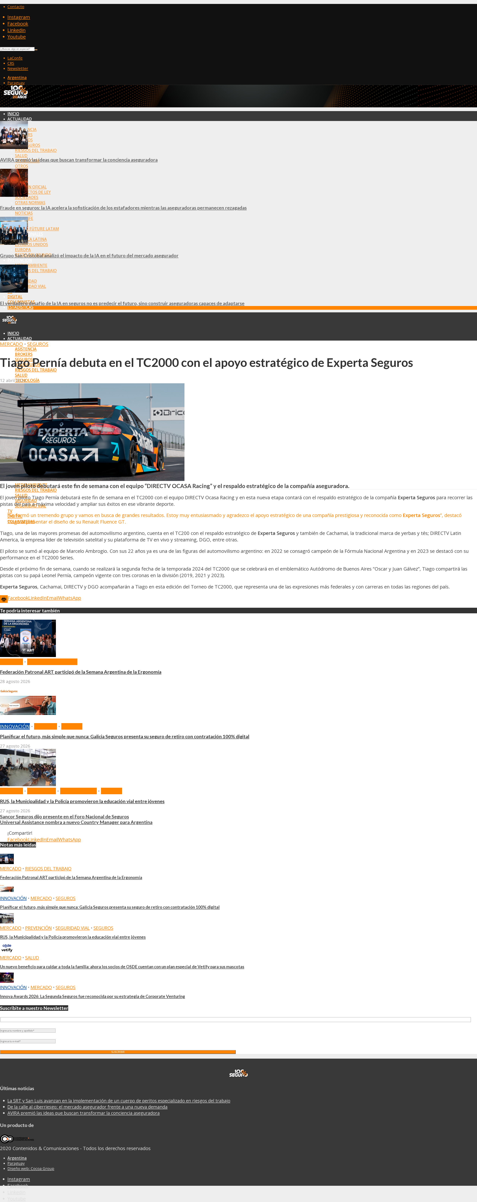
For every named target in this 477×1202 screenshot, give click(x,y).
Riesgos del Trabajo (36, 150)
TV (9, 511)
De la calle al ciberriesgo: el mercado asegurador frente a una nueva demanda (87, 1107)
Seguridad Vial (30, 286)
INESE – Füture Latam (37, 228)
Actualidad (19, 119)
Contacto (15, 6)
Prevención (19, 260)
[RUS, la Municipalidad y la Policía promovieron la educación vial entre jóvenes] (28, 784)
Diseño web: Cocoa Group (30, 1168)
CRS (10, 63)
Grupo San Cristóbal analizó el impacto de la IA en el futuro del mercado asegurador (89, 255)
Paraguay (16, 82)
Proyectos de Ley (33, 192)
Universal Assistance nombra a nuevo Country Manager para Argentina (76, 822)
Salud (21, 155)
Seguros (37, 344)
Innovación (15, 726)
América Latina (31, 239)
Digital (14, 296)
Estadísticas (20, 307)
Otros (21, 166)
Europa (23, 249)
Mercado (11, 344)
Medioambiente (31, 265)
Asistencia (26, 349)
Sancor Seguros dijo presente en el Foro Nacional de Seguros (64, 816)
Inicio (13, 113)
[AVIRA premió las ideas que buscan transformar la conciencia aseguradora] (14, 147)
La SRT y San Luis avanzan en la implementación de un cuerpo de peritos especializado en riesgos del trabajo (118, 1100)
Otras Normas (30, 202)
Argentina (17, 77)
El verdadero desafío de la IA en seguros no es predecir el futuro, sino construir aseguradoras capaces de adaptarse (122, 303)
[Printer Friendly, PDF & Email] (4, 598)
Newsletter (17, 68)
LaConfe (15, 57)
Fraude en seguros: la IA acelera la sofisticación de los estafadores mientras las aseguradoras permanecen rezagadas (123, 207)
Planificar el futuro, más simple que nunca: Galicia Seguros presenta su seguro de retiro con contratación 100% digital (124, 736)
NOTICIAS (24, 213)
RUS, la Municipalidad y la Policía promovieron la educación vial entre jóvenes (82, 801)
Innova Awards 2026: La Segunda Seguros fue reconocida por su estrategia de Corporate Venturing (92, 996)
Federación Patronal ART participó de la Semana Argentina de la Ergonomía (80, 672)
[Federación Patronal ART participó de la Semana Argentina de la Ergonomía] (28, 655)
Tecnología (27, 380)
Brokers (23, 354)
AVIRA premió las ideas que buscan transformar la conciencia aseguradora (79, 159)
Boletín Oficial (31, 187)
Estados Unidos (31, 244)
